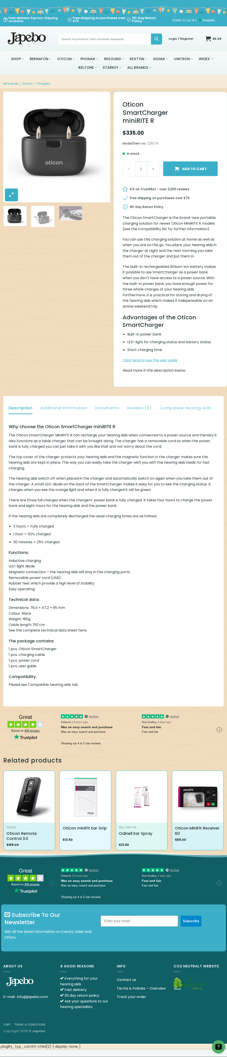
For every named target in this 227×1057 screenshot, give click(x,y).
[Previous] (11, 147)
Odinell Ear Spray (135, 833)
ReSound (112, 58)
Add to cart (194, 169)
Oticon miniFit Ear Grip (85, 828)
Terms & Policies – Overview (141, 988)
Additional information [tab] (63, 408)
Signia (159, 58)
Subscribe (191, 921)
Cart (7, 1024)
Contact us (126, 979)
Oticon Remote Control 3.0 (21, 836)
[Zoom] (11, 194)
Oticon (64, 58)
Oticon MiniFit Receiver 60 (197, 831)
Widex (204, 58)
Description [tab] (20, 408)
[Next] (102, 147)
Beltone (86, 67)
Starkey (110, 67)
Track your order (131, 996)
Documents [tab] (107, 408)
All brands (137, 67)
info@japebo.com (32, 996)
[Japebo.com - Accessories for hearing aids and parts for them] (27, 39)
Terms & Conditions (30, 1024)
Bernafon (39, 58)
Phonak (87, 58)
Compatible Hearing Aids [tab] (185, 408)
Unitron (182, 58)
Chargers (43, 83)
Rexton (137, 58)
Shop (16, 58)
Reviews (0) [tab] (139, 408)
